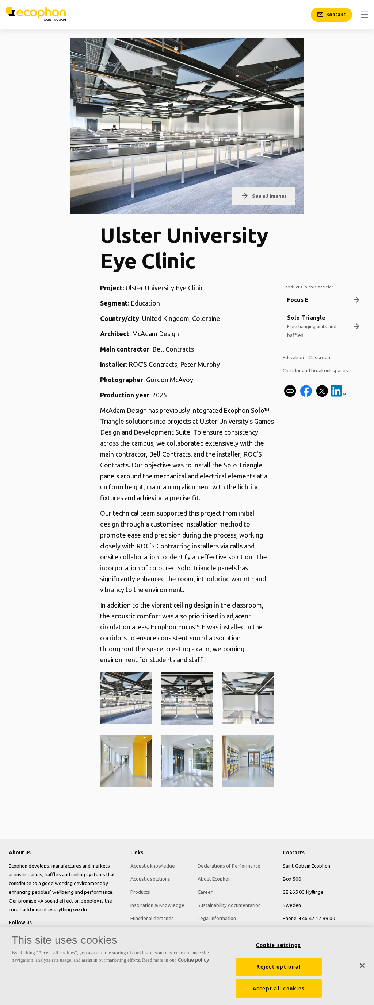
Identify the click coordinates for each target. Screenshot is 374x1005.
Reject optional (278, 966)
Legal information (217, 918)
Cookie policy (193, 960)
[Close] (362, 966)
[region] (187, 966)
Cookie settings (278, 945)
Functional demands (152, 918)
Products (140, 892)
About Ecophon (214, 879)
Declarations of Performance (229, 866)
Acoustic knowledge (152, 866)
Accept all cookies (279, 988)
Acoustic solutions (150, 879)
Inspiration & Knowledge (157, 905)
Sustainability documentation (229, 905)
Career (205, 892)
